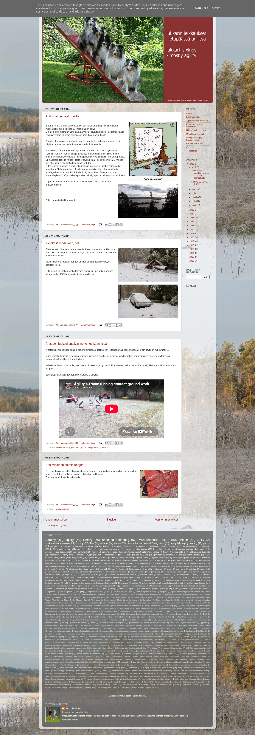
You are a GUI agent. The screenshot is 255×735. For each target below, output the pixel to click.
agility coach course (57, 577)
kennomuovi (116, 639)
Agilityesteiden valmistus (197, 121)
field (184, 580)
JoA (97, 575)
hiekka (83, 628)
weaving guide (62, 509)
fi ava (145, 620)
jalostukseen (60, 634)
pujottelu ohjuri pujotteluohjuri (73, 659)
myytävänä (157, 651)
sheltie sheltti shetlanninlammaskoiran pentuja (192, 671)
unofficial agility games (93, 685)
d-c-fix (199, 614)
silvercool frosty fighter (98, 546)
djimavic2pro (50, 617)
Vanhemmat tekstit (166, 519)
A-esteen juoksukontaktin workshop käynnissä (76, 343)
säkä (129, 555)
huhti (194, 193)
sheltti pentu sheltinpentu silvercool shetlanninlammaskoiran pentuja (99, 676)
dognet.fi (125, 617)
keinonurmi (85, 639)
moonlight (205, 583)
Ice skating (87, 575)
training (157, 572)
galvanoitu (120, 625)
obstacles (127, 654)
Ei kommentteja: (88, 224)
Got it (216, 8)
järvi (120, 637)
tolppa (124, 682)
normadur (61, 586)
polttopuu (134, 656)
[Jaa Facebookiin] (117, 224)
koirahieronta (74, 642)
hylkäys (181, 628)
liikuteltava (121, 648)
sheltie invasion (88, 589)
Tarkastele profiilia (70, 720)
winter (94, 552)
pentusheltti (202, 654)
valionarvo (161, 685)
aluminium (73, 569)
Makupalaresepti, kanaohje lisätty (194, 138)
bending (188, 611)
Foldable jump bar (138, 594)
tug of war (173, 589)
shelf (128, 671)
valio (152, 685)
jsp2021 (168, 634)
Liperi (77, 597)
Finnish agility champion (117, 594)
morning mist (108, 651)
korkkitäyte (185, 642)
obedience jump (98, 654)
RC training (95, 600)
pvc (72, 560)
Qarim (145, 555)
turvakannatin (64, 685)
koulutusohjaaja (200, 642)
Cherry (88, 540)
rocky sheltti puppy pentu (115, 668)
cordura (154, 614)
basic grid (102, 569)
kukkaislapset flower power (86, 645)
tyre (71, 557)
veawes (186, 685)
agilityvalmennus (144, 577)
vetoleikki (195, 685)
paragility (112, 586)
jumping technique (110, 552)
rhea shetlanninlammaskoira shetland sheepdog (188, 665)
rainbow (199, 662)
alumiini (62, 569)
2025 (192, 210)
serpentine (97, 572)
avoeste (159, 611)
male (59, 651)
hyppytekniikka (75, 563)
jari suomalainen (75, 634)
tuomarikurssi (201, 682)
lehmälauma (94, 648)
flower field (195, 580)
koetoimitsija (60, 642)
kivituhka (195, 639)
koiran (85, 642)
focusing (65, 623)
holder (144, 628)
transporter (165, 682)
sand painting (57, 671)
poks (65, 560)
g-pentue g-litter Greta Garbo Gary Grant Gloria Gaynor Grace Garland (170, 623)
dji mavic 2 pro (109, 580)
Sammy (50, 540)
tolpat (115, 682)
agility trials (89, 577)
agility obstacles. (126, 608)
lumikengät (165, 648)
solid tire (102, 589)
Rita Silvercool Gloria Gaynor (116, 600)
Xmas (126, 606)
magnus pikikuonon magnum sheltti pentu (186, 549)
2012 (192, 261)
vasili (196, 589)
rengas (134, 552)
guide (148, 625)
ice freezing (178, 631)
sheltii (92, 673)
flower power (201, 558)
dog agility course (80, 617)
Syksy (61, 606)
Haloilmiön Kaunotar (137, 543)
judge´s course (191, 634)
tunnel (84, 552)
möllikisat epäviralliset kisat (175, 651)
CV (187, 147)
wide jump (80, 592)
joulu (88, 563)
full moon (102, 623)
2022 (192, 221)
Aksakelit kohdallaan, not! (63, 243)
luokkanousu (192, 583)
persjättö (48, 656)
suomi (169, 679)
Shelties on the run (182, 600)
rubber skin (54, 555)
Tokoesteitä (191, 151)
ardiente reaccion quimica (135, 549)
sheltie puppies (80, 673)
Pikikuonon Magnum (102, 560)
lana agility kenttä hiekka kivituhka (59, 648)
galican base (108, 625)
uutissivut (115, 685)
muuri (160, 569)
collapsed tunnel (174, 560)
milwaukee (88, 651)
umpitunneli (89, 566)
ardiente (149, 611)
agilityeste (153, 608)
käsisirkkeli (174, 645)
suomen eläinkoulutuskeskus (153, 679)
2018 (192, 237)
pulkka (153, 659)
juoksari (135, 583)
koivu (129, 642)
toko (163, 589)
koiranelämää (118, 642)
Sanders (104, 447)
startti (70, 679)
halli (168, 625)
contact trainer (81, 580)
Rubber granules (108, 558)
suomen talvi (144, 589)
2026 (192, 164)
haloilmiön (195, 625)
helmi (194, 201)
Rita (158, 575)
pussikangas (204, 586)
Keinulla (195, 594)
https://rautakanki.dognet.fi (176, 716)
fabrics (136, 620)
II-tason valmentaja (172, 594)
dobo (61, 617)
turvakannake (50, 685)
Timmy (79, 543)
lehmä (180, 583)
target (207, 679)
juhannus (203, 634)
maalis (195, 197)
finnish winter (59, 563)
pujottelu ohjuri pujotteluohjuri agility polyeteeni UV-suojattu (110, 659)
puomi (206, 543)
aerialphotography (170, 606)
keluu (95, 639)
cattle (89, 614)
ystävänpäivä (152, 687)
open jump (180, 569)
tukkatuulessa (187, 682)
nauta (50, 586)
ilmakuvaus (190, 631)
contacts (95, 580)
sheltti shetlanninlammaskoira (57, 676)
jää (126, 637)
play (102, 656)
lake (205, 645)
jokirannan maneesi (113, 634)
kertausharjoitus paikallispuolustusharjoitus (141, 639)
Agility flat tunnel (149, 592)
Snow (165, 552)
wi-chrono (118, 687)
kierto (174, 639)
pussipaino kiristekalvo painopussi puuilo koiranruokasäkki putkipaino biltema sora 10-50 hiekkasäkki (90, 662)
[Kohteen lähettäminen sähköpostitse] (106, 224)
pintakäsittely (78, 656)
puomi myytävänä (196, 659)
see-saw (79, 546)
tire (78, 560)
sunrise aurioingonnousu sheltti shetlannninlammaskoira (117, 679)
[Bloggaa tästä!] (110, 224)
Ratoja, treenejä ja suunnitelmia (194, 125)
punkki (169, 659)
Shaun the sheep (163, 600)
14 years (91, 592)
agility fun (97, 608)
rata (61, 665)
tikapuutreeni (76, 682)
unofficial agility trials (183, 572)
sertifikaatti (72, 589)
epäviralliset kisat (171, 580)
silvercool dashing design (117, 572)
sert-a (105, 671)
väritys (64, 687)
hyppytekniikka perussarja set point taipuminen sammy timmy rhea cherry (130, 631)
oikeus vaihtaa (148, 654)
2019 (192, 233)
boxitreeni (159, 560)
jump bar (63, 637)
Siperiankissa (120, 560)
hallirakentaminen (52, 583)
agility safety (141, 608)
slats (133, 572)
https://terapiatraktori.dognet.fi (99, 716)
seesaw (86, 572)
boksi (113, 569)
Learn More (201, 8)
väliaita (56, 687)
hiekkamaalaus (94, 628)
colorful (122, 614)
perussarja (123, 586)
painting (192, 569)
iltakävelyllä (202, 631)
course (162, 614)
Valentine (97, 606)
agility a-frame (158, 558)
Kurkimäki (56, 597)
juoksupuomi (147, 583)
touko (195, 189)
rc (205, 555)
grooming (139, 625)
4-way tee (123, 592)
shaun (79, 549)
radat (191, 662)
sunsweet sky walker (109, 549)
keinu (128, 546)
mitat (97, 651)
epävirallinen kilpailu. (151, 580)
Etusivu (111, 519)
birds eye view (201, 611)
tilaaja (87, 682)
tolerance (106, 682)
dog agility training (98, 617)
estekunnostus (115, 620)
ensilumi (193, 617)
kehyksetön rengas (69, 639)
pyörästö (157, 662)
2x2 (137, 555)
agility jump (68, 555)
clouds (97, 614)
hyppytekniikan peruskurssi (83, 583)
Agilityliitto (163, 592)
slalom (144, 552)
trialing (175, 682)
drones (161, 617)
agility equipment (83, 608)
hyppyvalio (166, 631)
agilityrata (147, 560)
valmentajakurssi (202, 572)
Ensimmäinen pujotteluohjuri (64, 465)
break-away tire (52, 580)
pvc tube (136, 662)
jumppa (82, 637)
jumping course (101, 563)
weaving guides (105, 687)
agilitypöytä (128, 577)
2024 (192, 214)
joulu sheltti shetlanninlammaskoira (137, 634)
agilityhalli (164, 608)
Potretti (176, 597)
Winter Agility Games (112, 606)
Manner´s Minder (89, 597)
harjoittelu (206, 625)
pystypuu (146, 662)
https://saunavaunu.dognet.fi (126, 716)
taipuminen (184, 679)
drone (201, 560)
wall (65, 575)
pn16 (109, 656)
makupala (140, 546)
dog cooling (113, 617)
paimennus (161, 654)
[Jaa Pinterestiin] (121, 224)
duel (169, 617)
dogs (134, 617)
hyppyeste (206, 628)
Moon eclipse (104, 597)
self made (81, 671)
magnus (132, 563)
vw (49, 687)
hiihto (132, 628)
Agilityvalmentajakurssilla (62, 116)
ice (58, 560)
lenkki (111, 648)
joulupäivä (158, 634)
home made (154, 628)
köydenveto (186, 645)
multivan (132, 651)
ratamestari (84, 665)
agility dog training (182, 566)
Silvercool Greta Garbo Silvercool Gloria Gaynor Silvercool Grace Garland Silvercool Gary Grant (138, 603)
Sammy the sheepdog (128, 558)
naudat (200, 651)
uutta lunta (127, 685)
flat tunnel (123, 569)
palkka (182, 654)
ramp (208, 662)
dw (51, 549)
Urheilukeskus (85, 606)
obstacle (94, 586)
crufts (191, 614)
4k (131, 592)
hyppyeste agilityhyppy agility (59, 631)
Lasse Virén (67, 597)
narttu (192, 651)
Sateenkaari (147, 600)
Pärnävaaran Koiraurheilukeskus (122, 575)
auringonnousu (87, 569)
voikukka (206, 685)
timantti (96, 682)
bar (192, 577)
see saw (170, 563)
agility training (189, 543)
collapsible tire (186, 558)
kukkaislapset (195, 552)
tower (146, 682)
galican (97, 625)
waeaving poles (76, 687)
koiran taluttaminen (100, 642)
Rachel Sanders (146, 575)
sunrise (89, 679)
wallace (86, 560)
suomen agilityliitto (127, 589)
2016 (192, 245)
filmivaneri (193, 620)
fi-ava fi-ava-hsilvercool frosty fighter (172, 620)
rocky (174, 546)
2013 (192, 257)
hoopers (172, 628)
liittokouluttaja (134, 648)
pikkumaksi (153, 586)
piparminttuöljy (92, 656)
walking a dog (90, 687)
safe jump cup (175, 668)
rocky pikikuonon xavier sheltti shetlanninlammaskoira (81, 668)
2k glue (101, 566)
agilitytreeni (52, 611)
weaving (80, 557)
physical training (138, 586)
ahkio (157, 577)
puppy (173, 543)
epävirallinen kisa (52, 620)
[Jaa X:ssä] (114, 224)
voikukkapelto (54, 575)
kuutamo (149, 645)
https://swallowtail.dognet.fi (151, 716)
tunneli (62, 557)
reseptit (133, 665)
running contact (92, 447)
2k (71, 575)
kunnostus (132, 645)
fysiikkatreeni (134, 623)
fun (205, 580)
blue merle (202, 577)
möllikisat (144, 563)
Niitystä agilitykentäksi (196, 130)
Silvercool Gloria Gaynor (185, 575)
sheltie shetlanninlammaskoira (59, 673)
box (73, 447)
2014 (192, 253)
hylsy (196, 628)
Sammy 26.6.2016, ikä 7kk (199, 183)
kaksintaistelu (159, 637)
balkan (168, 611)
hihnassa (122, 628)
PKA (168, 597)
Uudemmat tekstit (56, 519)
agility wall (102, 577)
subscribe (79, 679)
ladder (172, 583)
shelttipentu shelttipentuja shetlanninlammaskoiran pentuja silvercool (157, 676)
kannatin (186, 637)
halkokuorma (159, 625)
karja (194, 637)
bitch (61, 614)
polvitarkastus (146, 656)
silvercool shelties (195, 676)
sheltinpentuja (102, 673)
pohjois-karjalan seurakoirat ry (58, 572)
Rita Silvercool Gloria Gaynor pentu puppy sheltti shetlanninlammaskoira (139, 566)
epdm (135, 580)
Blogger (142, 696)
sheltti (200, 540)
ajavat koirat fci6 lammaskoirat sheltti (102, 611)
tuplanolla (186, 589)
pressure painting (52, 659)
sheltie (183, 540)
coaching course (109, 614)
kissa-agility (184, 639)
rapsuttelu (52, 665)
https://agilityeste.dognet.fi (73, 716)
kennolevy (104, 639)
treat (79, 566)
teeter (50, 682)
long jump (153, 648)
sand (47, 671)
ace (146, 606)
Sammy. (135, 600)
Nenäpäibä (117, 597)
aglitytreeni (79, 611)
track (148, 572)
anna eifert (138, 611)
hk (138, 628)
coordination (142, 614)
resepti (123, 665)
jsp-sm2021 (112, 583)
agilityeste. (114, 577)
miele (79, 651)
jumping (74, 637)
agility (70, 540)
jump (99, 555)
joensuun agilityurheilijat (93, 634)
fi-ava (152, 620)
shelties (90, 549)
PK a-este (159, 597)
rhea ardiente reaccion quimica (152, 665)
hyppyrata (49, 560)
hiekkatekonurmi (110, 628)
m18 (187, 648)
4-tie (114, 592)
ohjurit (136, 654)
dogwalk (206, 546)
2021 (192, 225)
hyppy (89, 555)
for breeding (82, 623)
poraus (195, 656)
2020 (192, 229)
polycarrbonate (161, 656)
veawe (177, 685)
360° (107, 592)
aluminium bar (169, 577)
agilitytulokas (66, 611)
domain (142, 617)
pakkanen (172, 654)
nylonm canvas (83, 654)
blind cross (70, 614)
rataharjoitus (71, 665)
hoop (164, 628)
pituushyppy (157, 563)
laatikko (197, 645)
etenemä (127, 620)
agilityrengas (205, 608)
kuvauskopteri (161, 645)
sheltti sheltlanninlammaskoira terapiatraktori (189, 673)
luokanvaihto (177, 648)
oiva (103, 586)
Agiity (138, 592)
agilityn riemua (191, 608)
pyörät (166, 662)
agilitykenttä (134, 560)
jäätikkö (134, 637)
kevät (122, 563)
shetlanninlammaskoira (57, 543)
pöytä (77, 572)
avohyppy (183, 577)
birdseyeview (50, 614)
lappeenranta (81, 648)
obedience (109, 555)
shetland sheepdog (115, 540)
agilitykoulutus (176, 608)
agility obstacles (200, 566)
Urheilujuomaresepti (195, 134)
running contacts (189, 546)
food (73, 623)
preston (66, 546)
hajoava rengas (193, 555)
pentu (125, 552)
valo (169, 685)
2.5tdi (100, 592)
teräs (141, 572)
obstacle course (114, 654)
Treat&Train (71, 606)
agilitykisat (170, 555)
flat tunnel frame (51, 623)
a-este (59, 447)
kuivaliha (68, 645)
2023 (192, 218)
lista (144, 648)
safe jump (162, 668)
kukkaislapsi (104, 645)
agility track (50, 569)
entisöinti (203, 617)
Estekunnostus (193, 117)
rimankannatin (50, 668)
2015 (192, 249)
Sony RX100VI (201, 603)
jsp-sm (101, 583)
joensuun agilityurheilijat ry (142, 569)
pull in (161, 659)
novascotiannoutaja (55, 654)
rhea (91, 543)
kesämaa (164, 639)
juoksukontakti (178, 552)
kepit (114, 563)
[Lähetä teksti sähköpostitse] (100, 224)
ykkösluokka (130, 687)
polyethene (185, 656)
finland (80, 555)
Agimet (83, 594)
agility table (172, 558)
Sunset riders (50, 606)
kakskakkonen (173, 637)
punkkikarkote (180, 659)
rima (50, 589)
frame (93, 623)
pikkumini (59, 656)
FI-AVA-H (101, 594)
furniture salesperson (117, 623)
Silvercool (168, 575)
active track (155, 606)
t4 (176, 679)
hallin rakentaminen (180, 625)
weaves (117, 546)
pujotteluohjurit (141, 659)
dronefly (152, 617)
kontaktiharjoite (142, 642)
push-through (189, 586)
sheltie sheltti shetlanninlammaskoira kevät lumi (152, 671)
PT (103, 575)
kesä (194, 167)
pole (126, 656)
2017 (192, 241)
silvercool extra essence (56, 552)
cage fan (67, 580)
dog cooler (124, 580)
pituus (164, 586)
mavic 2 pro (68, 651)
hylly (189, 628)
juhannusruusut (51, 637)
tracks (154, 682)
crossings (182, 614)
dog (67, 617)
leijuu (104, 648)
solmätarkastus (59, 679)
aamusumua (137, 606)
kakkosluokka (145, 637)
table (155, 589)
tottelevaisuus (135, 682)
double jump (189, 560)
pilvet (68, 656)
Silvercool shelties (185, 603)
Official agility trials (131, 597)
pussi (120, 555)
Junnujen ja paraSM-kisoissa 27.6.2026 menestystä (200, 174)
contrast (131, 614)
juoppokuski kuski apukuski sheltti (102, 637)
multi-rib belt (121, 651)
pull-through (175, 586)
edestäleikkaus (180, 617)
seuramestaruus (117, 671)
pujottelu (54, 546)
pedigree (191, 654)
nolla (208, 651)
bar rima (178, 611)
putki (207, 552)
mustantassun (144, 651)
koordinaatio (172, 642)
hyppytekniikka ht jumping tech (86, 631)
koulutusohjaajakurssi (53, 645)
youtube (141, 687)
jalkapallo (48, 634)
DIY (77, 575)
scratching (70, 671)
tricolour (167, 572)
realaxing (113, 665)
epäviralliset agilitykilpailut (72, 620)
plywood (203, 569)
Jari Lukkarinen (73, 708)
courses (172, 614)
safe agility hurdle (148, 668)
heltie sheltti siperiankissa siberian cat (62, 628)
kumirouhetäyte (119, 645)
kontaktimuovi (157, 642)
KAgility (186, 594)
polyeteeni (174, 656)
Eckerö (92, 594)
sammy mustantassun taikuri (195, 668)
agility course (75, 577)
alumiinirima (125, 611)
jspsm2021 (178, 634)
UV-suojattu (205, 575)
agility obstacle (110, 608)
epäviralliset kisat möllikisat (95, 620)
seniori (90, 671)
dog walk (159, 543)
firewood (203, 620)
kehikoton (203, 637)
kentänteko (161, 583)
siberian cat (50, 557)
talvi (74, 552)
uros (107, 685)
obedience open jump (77, 586)
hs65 (66, 583)
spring (112, 589)
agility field (157, 555)
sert (98, 671)
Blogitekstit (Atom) (59, 525)
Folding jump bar (154, 594)
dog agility (157, 549)
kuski (141, 645)
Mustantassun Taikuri (154, 540)
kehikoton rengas (52, 639)
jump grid (80, 447)
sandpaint (60, 589)
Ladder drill (92, 558)
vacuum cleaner (140, 685)
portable (204, 656)
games (130, 625)
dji (206, 614)
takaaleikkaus (196, 679)
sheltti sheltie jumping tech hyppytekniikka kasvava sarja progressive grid (140, 673)
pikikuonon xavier (158, 546)
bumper (81, 614)
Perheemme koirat (194, 143)
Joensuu (155, 552)
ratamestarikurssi (99, 665)
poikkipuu (118, 656)
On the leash (147, 597)
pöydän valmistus (179, 662)
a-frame (66, 447)
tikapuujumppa (62, 682)
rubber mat (133, 668)
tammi (195, 205)
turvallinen (77, 685)
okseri (169, 569)
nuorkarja (70, 654)
